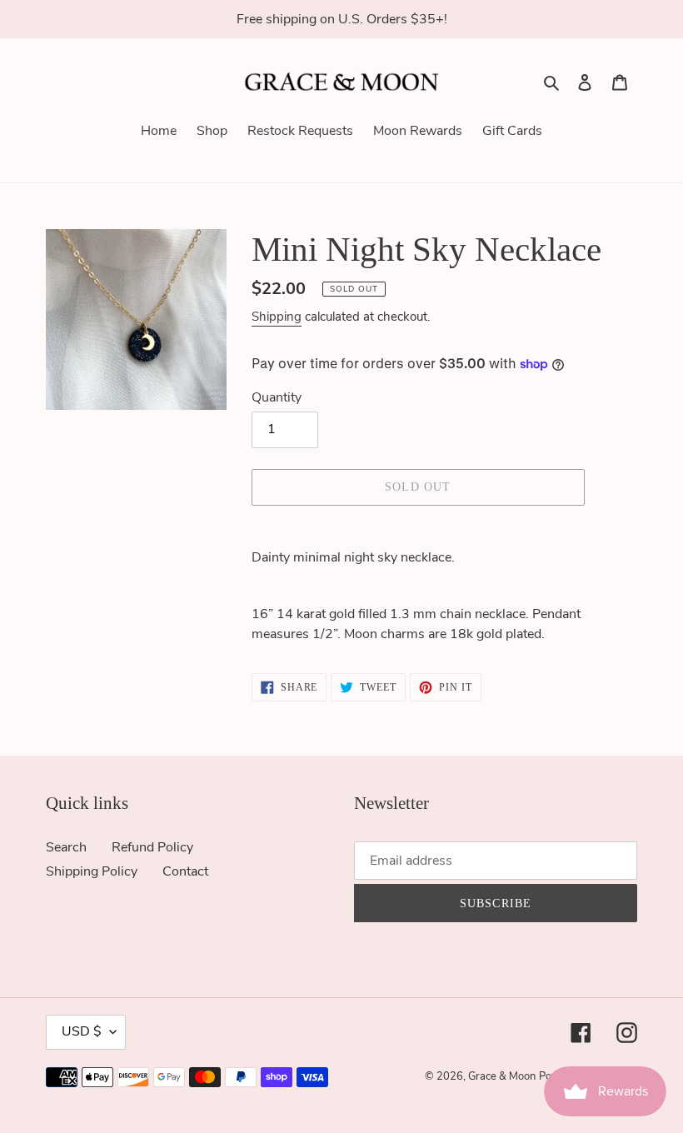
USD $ (82, 1031)
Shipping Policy (91, 871)
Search (66, 847)
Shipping (277, 316)
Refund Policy (152, 847)
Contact (185, 871)
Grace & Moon (502, 1076)
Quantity (277, 397)
